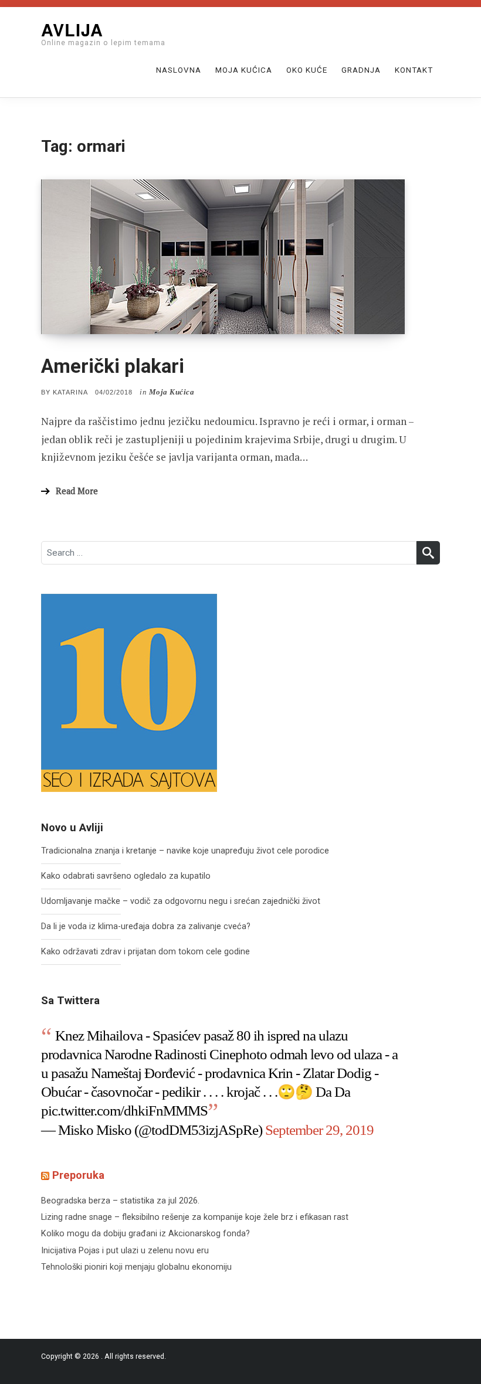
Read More (77, 491)
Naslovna (178, 70)
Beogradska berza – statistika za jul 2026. (120, 1201)
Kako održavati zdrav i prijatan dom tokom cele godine (145, 952)
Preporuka (78, 1175)
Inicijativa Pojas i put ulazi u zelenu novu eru (125, 1251)
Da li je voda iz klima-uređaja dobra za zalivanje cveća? (145, 926)
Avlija (72, 30)
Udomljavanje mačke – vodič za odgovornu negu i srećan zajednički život (180, 901)
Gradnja (361, 70)
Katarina (70, 392)
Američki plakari (112, 366)
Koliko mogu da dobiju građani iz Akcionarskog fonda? (145, 1234)
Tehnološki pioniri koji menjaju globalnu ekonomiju (136, 1267)
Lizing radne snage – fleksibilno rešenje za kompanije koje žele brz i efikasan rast (194, 1217)
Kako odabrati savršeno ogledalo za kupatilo (126, 876)
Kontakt (414, 70)
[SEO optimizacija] (129, 693)
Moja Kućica (243, 70)
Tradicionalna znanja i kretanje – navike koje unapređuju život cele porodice (185, 851)
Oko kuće (306, 70)
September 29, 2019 (319, 1130)
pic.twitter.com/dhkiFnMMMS (124, 1110)
